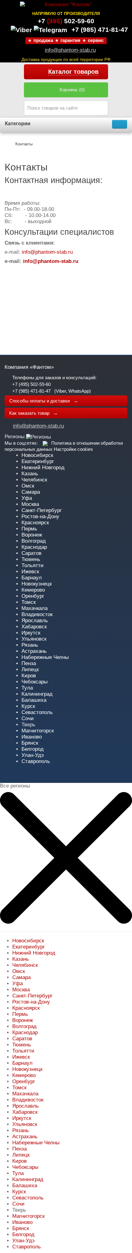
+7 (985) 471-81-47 (31, 391)
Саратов (31, 553)
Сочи (27, 718)
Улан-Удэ (32, 755)
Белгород (32, 749)
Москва (30, 504)
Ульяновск (33, 639)
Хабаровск (34, 627)
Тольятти (32, 565)
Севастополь (37, 712)
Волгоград (33, 541)
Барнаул (31, 578)
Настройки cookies (73, 449)
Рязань (29, 645)
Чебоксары (34, 682)
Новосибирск (37, 455)
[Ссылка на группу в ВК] (45, 443)
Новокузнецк (36, 584)
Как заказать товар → (33, 413)
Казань (29, 474)
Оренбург (32, 596)
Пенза (28, 663)
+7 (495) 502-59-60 (31, 384)
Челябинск (34, 480)
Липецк (30, 669)
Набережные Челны (45, 657)
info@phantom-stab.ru (70, 50)
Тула (27, 688)
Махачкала (34, 608)
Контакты (24, 144)
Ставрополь (35, 761)
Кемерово (33, 590)
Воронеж (31, 535)
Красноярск (35, 523)
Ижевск (30, 571)
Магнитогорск (37, 731)
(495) (66, 20)
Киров (28, 676)
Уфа (26, 498)
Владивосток (36, 614)
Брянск (29, 743)
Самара (30, 492)
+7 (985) (100, 29)
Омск (27, 486)
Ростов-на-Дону (40, 516)
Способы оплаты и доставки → (43, 400)
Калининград (36, 694)
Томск (28, 602)
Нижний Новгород (42, 467)
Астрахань (34, 651)
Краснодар (34, 547)
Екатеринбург (37, 461)
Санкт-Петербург (41, 510)
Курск (28, 706)
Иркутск (30, 633)
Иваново (31, 737)
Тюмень (30, 559)
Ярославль (34, 620)
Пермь (29, 529)
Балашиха (33, 700)
